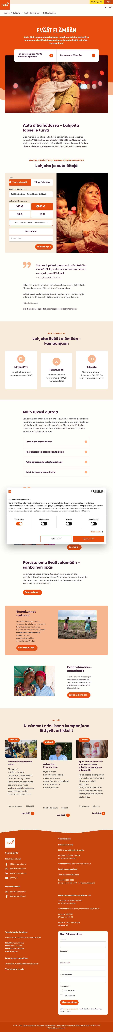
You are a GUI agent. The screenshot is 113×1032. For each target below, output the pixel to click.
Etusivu (7, 13)
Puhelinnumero (66, 975)
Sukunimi (63, 951)
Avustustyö (69, 996)
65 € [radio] (42, 206)
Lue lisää (73, 547)
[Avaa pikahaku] (105, 7)
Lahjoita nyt (43, 247)
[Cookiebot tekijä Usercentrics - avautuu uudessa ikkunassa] (95, 491)
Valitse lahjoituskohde (17, 189)
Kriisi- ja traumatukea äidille (40, 472)
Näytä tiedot (95, 532)
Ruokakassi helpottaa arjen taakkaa (45, 452)
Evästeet (40, 1025)
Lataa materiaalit (78, 695)
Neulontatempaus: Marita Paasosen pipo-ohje (30, 55)
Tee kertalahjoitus (31, 13)
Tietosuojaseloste (29, 1025)
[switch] (44, 523)
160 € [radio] (19, 206)
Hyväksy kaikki (88, 539)
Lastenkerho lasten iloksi (39, 442)
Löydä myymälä (96, 2)
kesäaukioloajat (88, 883)
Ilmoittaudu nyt (26, 648)
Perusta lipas (31, 592)
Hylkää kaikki (56, 539)
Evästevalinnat (50, 1025)
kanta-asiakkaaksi (71, 1009)
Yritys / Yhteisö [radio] (42, 182)
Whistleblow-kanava (55, 1028)
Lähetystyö (69, 991)
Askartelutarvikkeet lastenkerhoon (44, 462)
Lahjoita (108, 2)
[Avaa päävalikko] (110, 7)
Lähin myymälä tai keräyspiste (71, 850)
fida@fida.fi (63, 925)
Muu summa (31, 231)
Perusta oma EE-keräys (71, 55)
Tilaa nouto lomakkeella (68, 875)
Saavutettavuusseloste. (66, 1025)
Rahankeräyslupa (82, 1025)
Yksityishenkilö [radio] (19, 182)
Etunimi (63, 939)
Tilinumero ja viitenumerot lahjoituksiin (21, 964)
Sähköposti (64, 963)
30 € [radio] (20, 214)
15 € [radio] (42, 214)
